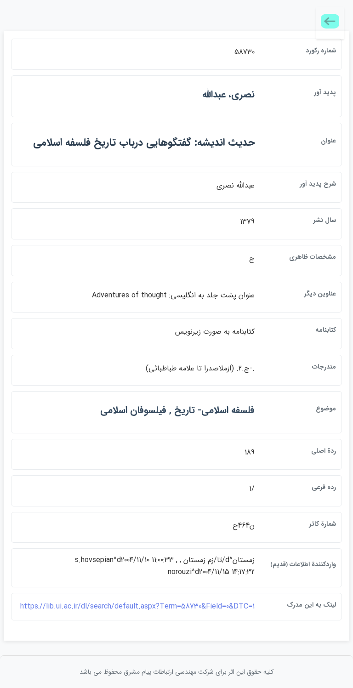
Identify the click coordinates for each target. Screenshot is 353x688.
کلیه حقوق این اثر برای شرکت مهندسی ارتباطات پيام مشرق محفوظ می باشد (176, 672)
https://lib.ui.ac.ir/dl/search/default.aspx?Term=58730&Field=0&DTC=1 (137, 606)
